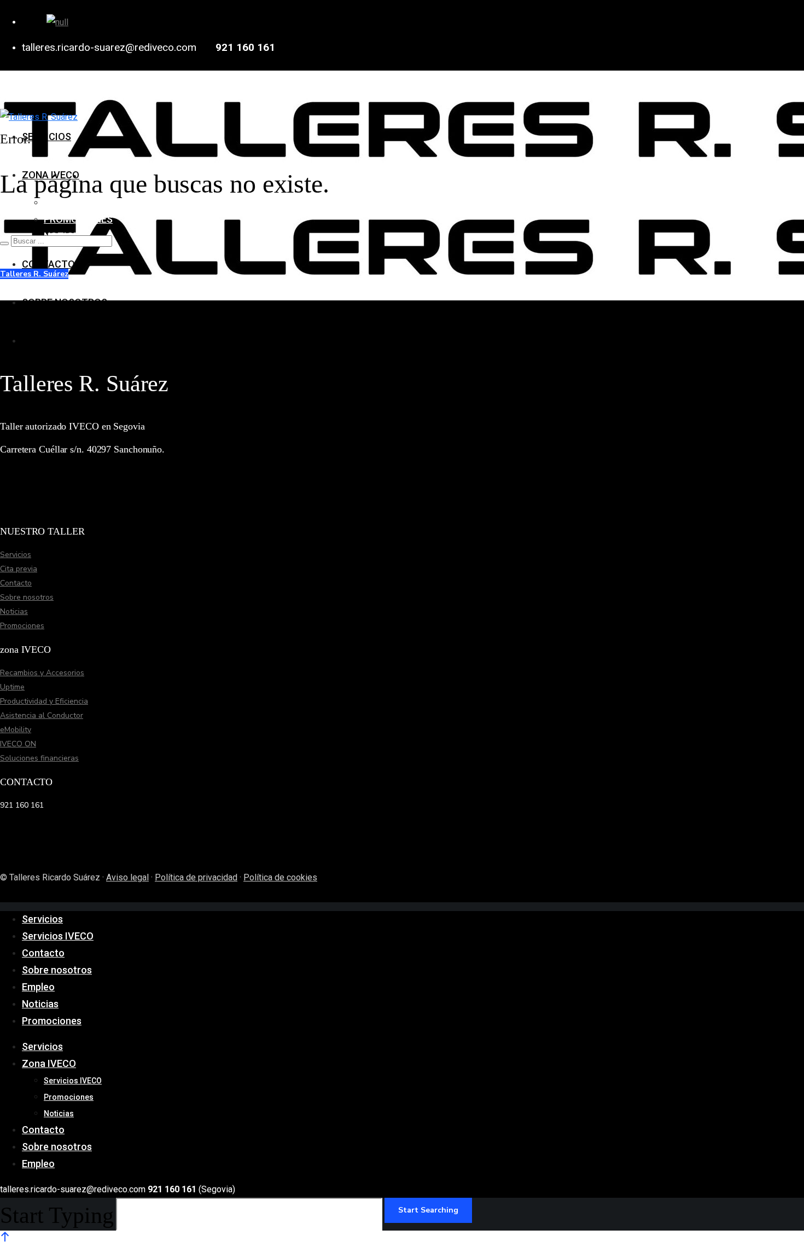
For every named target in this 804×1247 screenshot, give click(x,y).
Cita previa (18, 569)
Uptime (12, 687)
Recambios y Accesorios (42, 673)
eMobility (15, 729)
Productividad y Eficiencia (44, 701)
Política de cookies (280, 877)
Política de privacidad (196, 877)
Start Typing (57, 1215)
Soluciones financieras (39, 758)
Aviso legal (127, 877)
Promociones (22, 625)
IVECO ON (18, 744)
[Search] (4, 243)
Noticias (14, 611)
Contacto (16, 583)
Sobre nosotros (27, 597)
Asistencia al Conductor (41, 715)
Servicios (15, 554)
